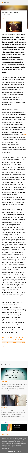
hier (24, 134)
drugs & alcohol (6, 342)
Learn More (11, 451)
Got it (19, 451)
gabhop (6, 2)
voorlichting (21, 342)
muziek (14, 342)
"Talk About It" (5, 381)
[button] (3, 18)
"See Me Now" (5, 434)
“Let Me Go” (4, 407)
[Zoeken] (26, 2)
